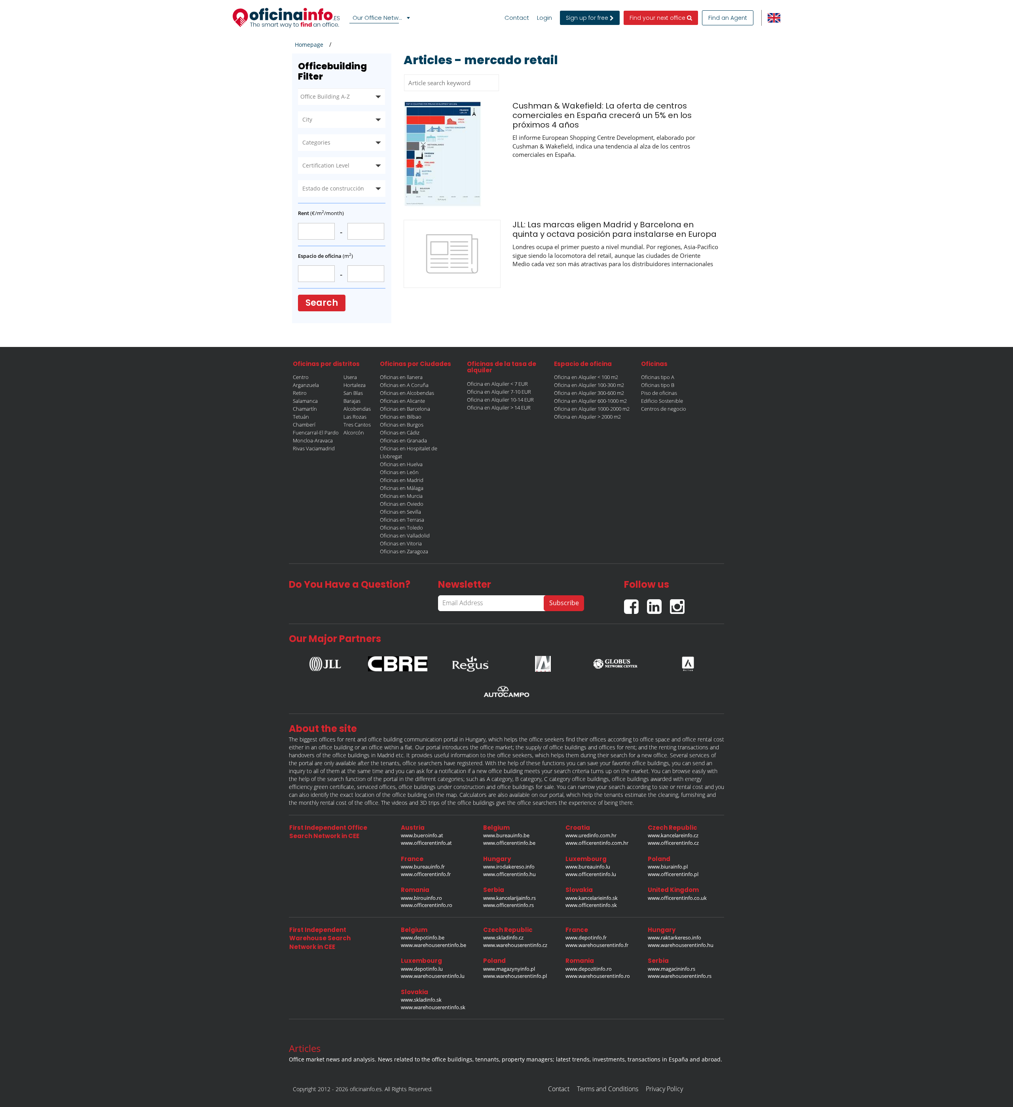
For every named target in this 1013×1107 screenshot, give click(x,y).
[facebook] (635, 603)
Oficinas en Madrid (401, 480)
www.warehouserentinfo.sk (433, 1007)
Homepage (309, 44)
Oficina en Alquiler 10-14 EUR (500, 399)
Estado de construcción (333, 188)
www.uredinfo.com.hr (591, 835)
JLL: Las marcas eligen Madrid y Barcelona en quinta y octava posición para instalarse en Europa (614, 229)
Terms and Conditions (607, 1088)
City (307, 119)
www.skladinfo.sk (421, 999)
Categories (316, 142)
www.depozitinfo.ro (588, 968)
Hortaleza (354, 385)
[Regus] (470, 662)
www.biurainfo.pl (668, 866)
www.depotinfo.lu (422, 968)
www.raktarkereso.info (674, 937)
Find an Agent (727, 18)
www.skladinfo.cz (503, 937)
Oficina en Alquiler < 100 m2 (586, 377)
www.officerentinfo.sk (591, 905)
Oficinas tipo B (657, 385)
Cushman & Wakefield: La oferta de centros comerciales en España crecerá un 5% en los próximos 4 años (602, 115)
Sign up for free (588, 18)
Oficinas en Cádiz (399, 432)
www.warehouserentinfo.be (433, 945)
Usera (350, 377)
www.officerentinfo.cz (673, 842)
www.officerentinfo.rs (508, 905)
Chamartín (305, 408)
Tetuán (301, 416)
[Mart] (543, 662)
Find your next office (658, 18)
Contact (517, 18)
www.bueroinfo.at (422, 835)
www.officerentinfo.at (426, 842)
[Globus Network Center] (615, 662)
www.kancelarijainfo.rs (509, 897)
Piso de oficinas (659, 392)
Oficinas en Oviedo (401, 503)
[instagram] (679, 603)
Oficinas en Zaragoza (404, 551)
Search (321, 303)
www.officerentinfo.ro (426, 905)
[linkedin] (658, 603)
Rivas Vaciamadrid (314, 448)
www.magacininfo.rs (671, 968)
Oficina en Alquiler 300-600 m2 (589, 392)
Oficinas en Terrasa (402, 519)
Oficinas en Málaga (401, 488)
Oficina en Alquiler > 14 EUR (499, 407)
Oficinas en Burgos (401, 424)
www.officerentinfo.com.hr (596, 842)
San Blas (353, 392)
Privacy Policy (664, 1088)
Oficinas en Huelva (401, 464)
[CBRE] (397, 661)
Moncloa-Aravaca (313, 440)
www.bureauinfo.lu (587, 866)
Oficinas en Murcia (401, 495)
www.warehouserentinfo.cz (515, 945)
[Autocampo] (506, 691)
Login (544, 18)
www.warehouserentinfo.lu (433, 975)
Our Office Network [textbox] (380, 17)
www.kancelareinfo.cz (673, 835)
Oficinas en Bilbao (400, 416)
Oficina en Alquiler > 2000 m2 (587, 416)
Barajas (351, 400)
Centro (301, 377)
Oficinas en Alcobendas (407, 392)
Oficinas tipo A (657, 377)
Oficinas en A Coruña (404, 385)
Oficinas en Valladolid (405, 535)
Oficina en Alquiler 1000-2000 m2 (592, 408)
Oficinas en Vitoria (401, 543)
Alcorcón (353, 432)
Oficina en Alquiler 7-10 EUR (499, 391)
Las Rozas (354, 416)
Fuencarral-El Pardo (316, 432)
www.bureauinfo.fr (423, 866)
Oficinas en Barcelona (405, 408)
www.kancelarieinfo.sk (591, 897)
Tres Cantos (357, 424)
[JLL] (325, 662)
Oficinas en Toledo (401, 527)
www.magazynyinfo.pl (509, 968)
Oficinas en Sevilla (400, 511)
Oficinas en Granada (403, 440)
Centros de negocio (663, 408)
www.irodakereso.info (509, 866)
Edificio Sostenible (662, 400)
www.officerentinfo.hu (509, 874)
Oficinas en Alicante (402, 400)
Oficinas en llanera (401, 377)
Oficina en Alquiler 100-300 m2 (589, 385)
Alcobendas (357, 408)
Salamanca (305, 400)
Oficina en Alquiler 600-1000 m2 (590, 400)
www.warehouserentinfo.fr (596, 945)
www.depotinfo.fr (586, 937)
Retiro (300, 392)
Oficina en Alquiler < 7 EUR (497, 383)
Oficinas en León (399, 472)
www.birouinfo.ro (421, 897)
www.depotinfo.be (422, 937)
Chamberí (304, 424)
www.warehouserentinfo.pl (515, 975)
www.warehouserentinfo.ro (597, 975)
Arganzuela (306, 385)
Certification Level (325, 165)
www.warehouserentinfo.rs (679, 975)
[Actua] (687, 662)
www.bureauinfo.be (506, 835)
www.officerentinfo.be (509, 842)
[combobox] (381, 17)
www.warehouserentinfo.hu (680, 945)
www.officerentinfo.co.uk (677, 897)
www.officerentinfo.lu (590, 874)
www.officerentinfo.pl (673, 874)
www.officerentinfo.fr (426, 874)
